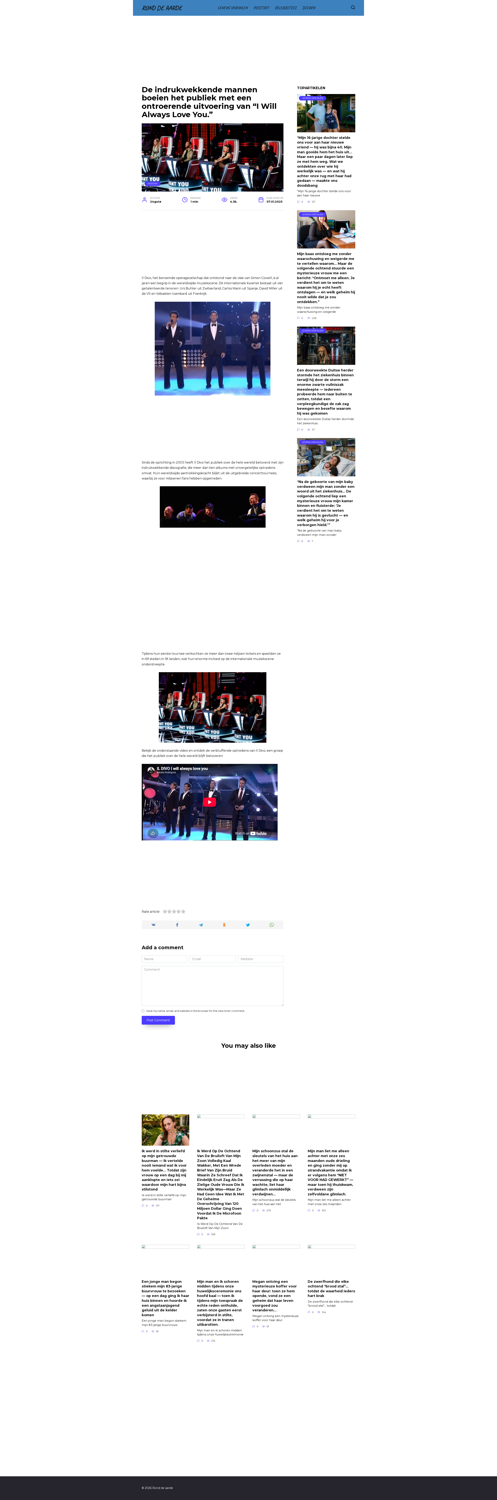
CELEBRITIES (285, 7)
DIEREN (308, 7)
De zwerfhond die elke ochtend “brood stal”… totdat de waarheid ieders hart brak (331, 1288)
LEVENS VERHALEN (233, 7)
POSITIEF (261, 7)
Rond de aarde (162, 8)
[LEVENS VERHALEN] (326, 130)
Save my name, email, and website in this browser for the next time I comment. (195, 1010)
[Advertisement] (248, 53)
